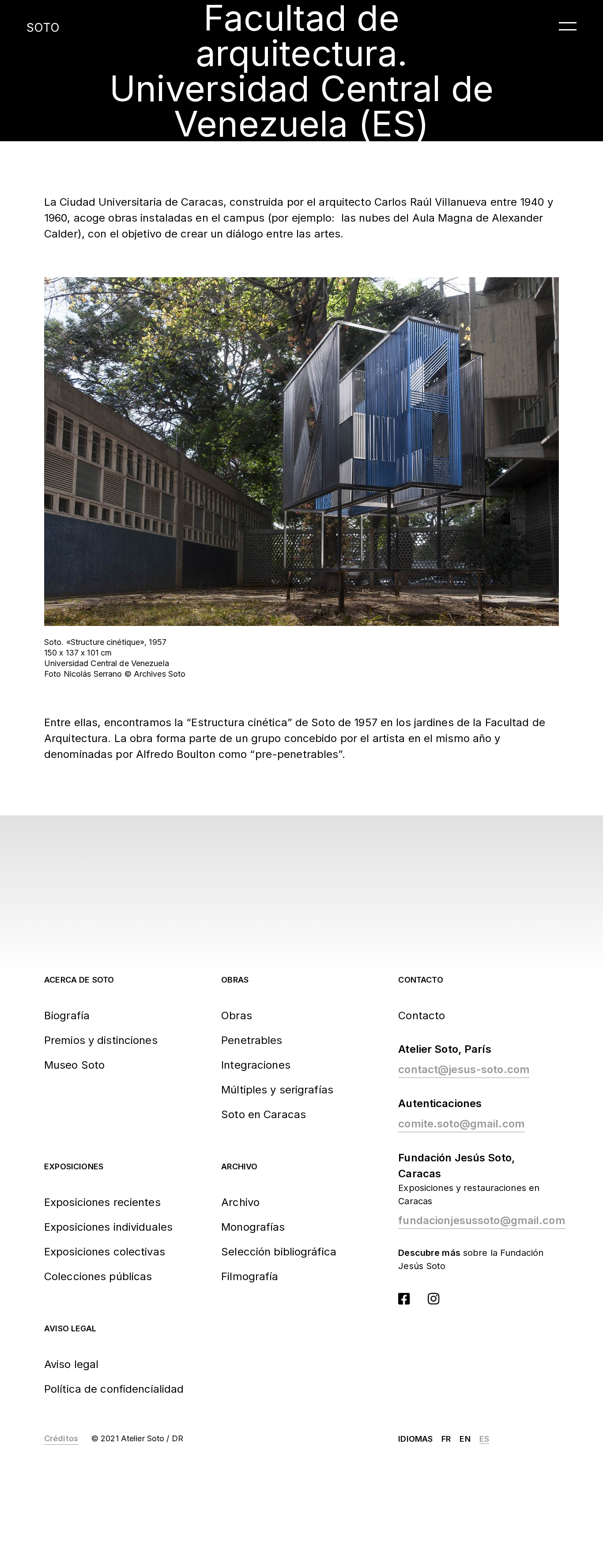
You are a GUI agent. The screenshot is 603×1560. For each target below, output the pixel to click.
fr (446, 1438)
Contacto (420, 979)
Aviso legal (70, 1328)
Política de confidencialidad (114, 1389)
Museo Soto (74, 1065)
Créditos (61, 1438)
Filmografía (249, 1276)
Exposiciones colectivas (104, 1251)
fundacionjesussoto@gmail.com (481, 1220)
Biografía (67, 1015)
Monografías (253, 1227)
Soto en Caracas (263, 1114)
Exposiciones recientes (102, 1202)
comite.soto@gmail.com (461, 1123)
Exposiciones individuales (108, 1227)
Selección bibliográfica (278, 1251)
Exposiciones (73, 1166)
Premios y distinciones (101, 1040)
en (465, 1438)
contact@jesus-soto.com (464, 1069)
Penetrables (251, 1040)
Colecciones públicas (98, 1276)
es (484, 1438)
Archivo (239, 1166)
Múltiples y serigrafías (277, 1089)
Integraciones (255, 1065)
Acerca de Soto (79, 979)
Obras (235, 979)
